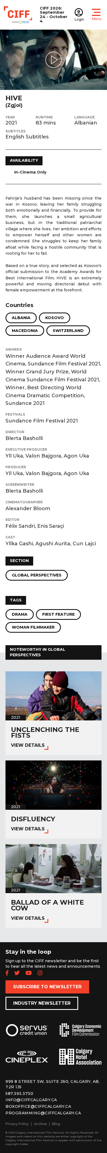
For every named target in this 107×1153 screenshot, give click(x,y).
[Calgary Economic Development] (80, 1034)
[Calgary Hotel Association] (80, 1061)
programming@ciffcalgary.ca (43, 1113)
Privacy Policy (17, 1124)
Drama (19, 614)
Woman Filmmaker (33, 627)
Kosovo (54, 317)
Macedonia (25, 330)
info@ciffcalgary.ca (31, 1099)
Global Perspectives (36, 575)
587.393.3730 (19, 1093)
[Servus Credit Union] (26, 1034)
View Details (28, 745)
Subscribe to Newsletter (47, 986)
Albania (21, 317)
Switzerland (68, 330)
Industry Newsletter (42, 1003)
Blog (56, 1124)
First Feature (58, 614)
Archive (40, 1124)
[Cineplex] (26, 1061)
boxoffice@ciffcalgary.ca (38, 1106)
